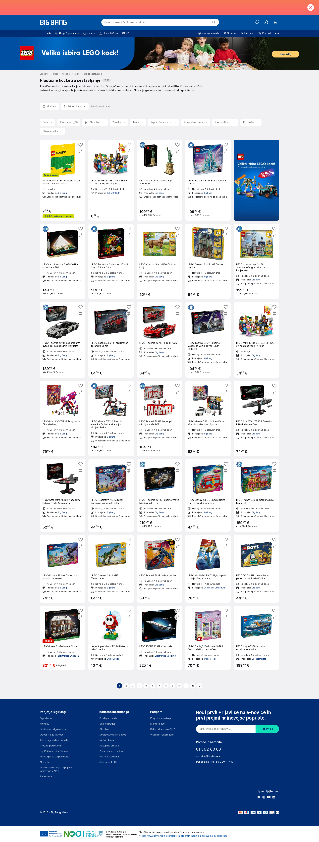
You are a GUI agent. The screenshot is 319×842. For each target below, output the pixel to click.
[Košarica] (275, 22)
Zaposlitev (46, 776)
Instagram (263, 796)
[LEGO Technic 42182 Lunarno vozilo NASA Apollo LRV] (159, 495)
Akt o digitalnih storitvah (54, 740)
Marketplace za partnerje (54, 756)
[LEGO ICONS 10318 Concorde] (159, 638)
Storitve (104, 729)
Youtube (268, 796)
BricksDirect (113, 659)
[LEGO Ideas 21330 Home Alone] (62, 638)
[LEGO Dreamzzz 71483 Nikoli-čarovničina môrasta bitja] (111, 495)
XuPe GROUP (113, 193)
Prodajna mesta (108, 718)
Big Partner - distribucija (54, 751)
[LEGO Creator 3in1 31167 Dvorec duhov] (208, 261)
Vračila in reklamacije (162, 734)
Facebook (258, 796)
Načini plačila (106, 740)
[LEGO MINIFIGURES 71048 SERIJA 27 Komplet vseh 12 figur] (256, 339)
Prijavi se (267, 728)
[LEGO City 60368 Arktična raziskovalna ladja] (256, 638)
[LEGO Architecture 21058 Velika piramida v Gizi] (62, 261)
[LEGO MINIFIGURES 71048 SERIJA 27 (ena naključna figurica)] (111, 180)
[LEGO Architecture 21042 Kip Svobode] (159, 180)
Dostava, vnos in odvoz (112, 734)
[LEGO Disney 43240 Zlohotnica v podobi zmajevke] (62, 568)
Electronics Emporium (214, 587)
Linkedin (273, 796)
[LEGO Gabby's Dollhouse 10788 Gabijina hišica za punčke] (208, 638)
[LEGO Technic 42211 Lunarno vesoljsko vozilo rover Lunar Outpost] (208, 339)
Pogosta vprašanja (160, 718)
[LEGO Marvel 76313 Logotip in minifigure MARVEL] (159, 418)
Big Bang (62, 193)
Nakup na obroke (109, 745)
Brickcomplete (259, 659)
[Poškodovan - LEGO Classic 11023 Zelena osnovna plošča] (62, 180)
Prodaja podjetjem (50, 745)
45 (192, 685)
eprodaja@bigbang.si (208, 756)
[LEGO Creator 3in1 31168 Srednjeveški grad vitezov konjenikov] (256, 261)
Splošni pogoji (107, 723)
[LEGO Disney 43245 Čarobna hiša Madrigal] (256, 495)
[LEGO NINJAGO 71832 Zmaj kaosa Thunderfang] (62, 418)
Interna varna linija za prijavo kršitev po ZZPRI (56, 769)
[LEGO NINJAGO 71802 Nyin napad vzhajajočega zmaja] (208, 568)
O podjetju (46, 718)
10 (179, 685)
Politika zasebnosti (110, 756)
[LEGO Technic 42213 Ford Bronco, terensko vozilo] (111, 339)
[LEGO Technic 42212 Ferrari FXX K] (159, 339)
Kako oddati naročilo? (162, 729)
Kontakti (44, 723)
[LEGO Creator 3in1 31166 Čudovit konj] (159, 261)
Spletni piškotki (108, 762)
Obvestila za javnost (51, 734)
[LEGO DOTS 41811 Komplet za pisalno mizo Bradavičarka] (256, 568)
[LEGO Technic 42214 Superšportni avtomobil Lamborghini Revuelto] (62, 339)
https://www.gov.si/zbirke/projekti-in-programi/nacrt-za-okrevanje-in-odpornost (183, 836)
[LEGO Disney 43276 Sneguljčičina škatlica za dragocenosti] (208, 495)
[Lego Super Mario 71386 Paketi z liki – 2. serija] (111, 638)
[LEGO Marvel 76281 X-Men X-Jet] (159, 568)
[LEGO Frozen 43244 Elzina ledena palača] (208, 180)
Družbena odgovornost (53, 729)
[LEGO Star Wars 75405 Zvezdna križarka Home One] (256, 418)
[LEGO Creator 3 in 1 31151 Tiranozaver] (111, 568)
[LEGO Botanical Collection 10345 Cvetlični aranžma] (111, 261)
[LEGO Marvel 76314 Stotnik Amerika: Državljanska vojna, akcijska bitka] (111, 418)
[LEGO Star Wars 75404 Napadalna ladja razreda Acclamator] (62, 495)
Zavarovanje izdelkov (111, 751)
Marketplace (157, 723)
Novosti (44, 762)
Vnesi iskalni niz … (126, 22)
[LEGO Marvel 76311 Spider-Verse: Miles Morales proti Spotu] (208, 418)
